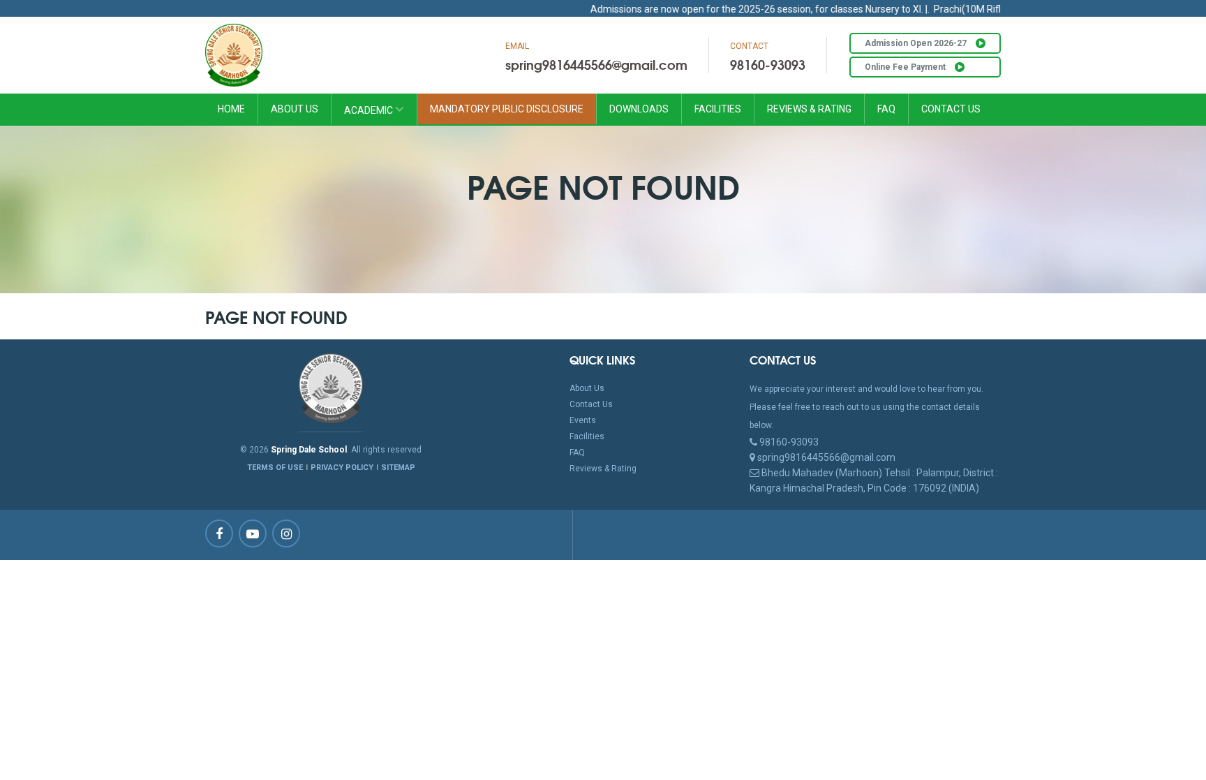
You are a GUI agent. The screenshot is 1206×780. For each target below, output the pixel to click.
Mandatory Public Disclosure (506, 109)
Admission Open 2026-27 (917, 43)
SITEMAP (398, 467)
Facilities (717, 109)
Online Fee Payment (906, 67)
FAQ (886, 109)
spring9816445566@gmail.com (596, 64)
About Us (294, 109)
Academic (369, 110)
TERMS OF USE (275, 467)
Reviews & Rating (809, 109)
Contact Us (951, 109)
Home (231, 109)
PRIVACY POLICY (342, 467)
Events (583, 420)
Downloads (639, 109)
